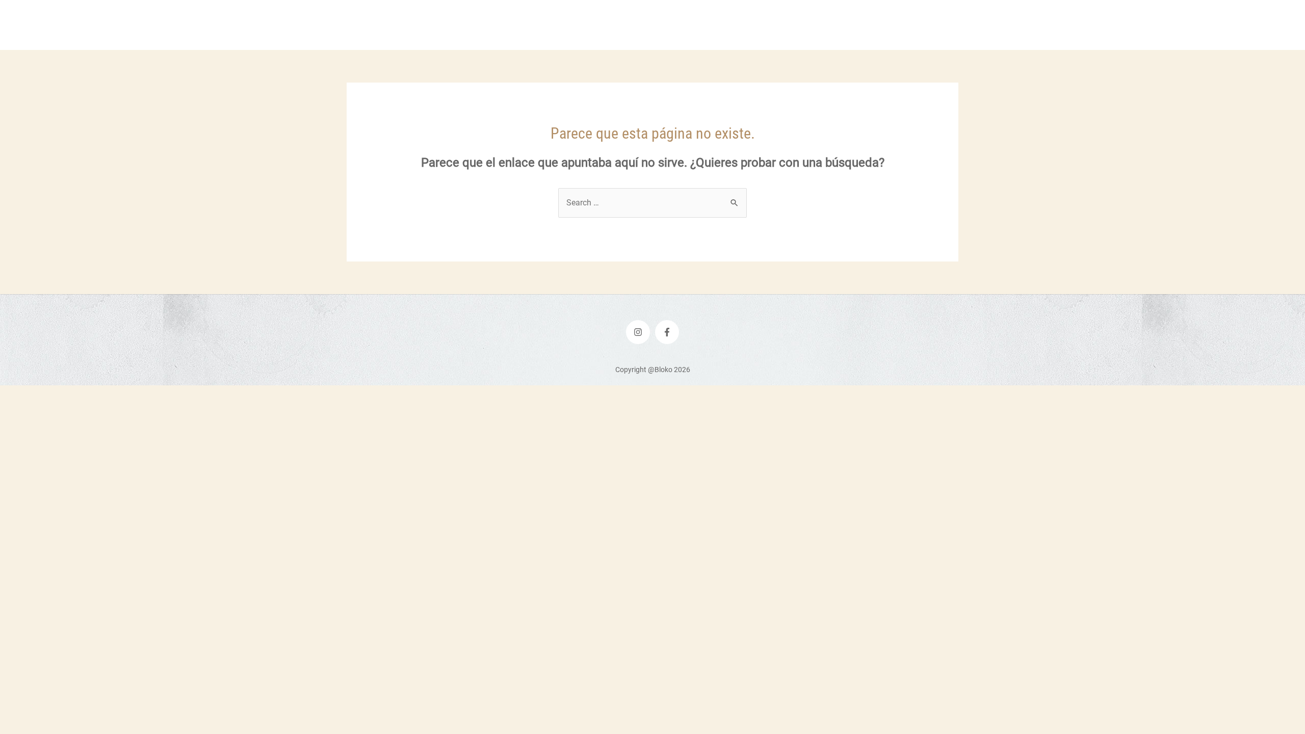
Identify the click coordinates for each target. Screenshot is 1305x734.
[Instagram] (638, 332)
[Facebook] (667, 332)
